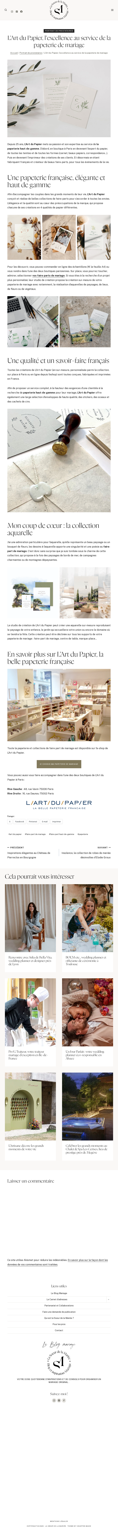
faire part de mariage (35, 834)
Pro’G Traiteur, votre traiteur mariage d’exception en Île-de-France (28, 1055)
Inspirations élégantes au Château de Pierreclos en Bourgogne (28, 852)
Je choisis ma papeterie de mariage (59, 764)
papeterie (83, 834)
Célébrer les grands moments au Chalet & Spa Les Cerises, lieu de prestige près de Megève (86, 1149)
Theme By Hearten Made (79, 1526)
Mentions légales (59, 1521)
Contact (59, 1330)
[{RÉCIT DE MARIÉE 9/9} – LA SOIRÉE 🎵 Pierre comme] (29, 1430)
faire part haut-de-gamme (61, 834)
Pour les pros (59, 1324)
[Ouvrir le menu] (112, 10)
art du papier (15, 834)
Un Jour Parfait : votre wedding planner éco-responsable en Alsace (85, 1055)
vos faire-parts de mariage (48, 275)
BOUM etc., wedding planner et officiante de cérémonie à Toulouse (86, 961)
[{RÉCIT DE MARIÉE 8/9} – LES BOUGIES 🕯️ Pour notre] (88, 1430)
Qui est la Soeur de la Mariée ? (59, 1318)
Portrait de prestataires (59, 31)
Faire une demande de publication (59, 1312)
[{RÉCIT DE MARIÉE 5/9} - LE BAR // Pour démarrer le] (29, 1497)
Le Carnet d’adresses (57, 1299)
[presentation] (30, 918)
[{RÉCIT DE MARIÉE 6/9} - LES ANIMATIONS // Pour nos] (88, 1464)
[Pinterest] (16, 11)
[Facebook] (21, 11)
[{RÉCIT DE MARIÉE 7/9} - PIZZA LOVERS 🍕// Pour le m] (29, 1464)
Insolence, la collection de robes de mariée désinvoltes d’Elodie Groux (86, 852)
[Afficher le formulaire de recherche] (5, 10)
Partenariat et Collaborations (59, 1305)
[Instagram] (12, 11)
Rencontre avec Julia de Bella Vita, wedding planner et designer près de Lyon (30, 961)
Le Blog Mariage (59, 1293)
